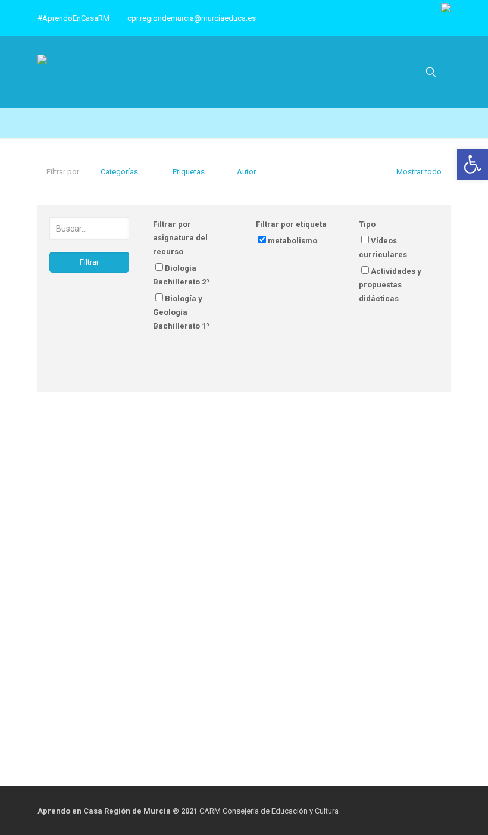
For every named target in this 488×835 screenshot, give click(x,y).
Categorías (119, 171)
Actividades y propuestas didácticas (390, 285)
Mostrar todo (419, 171)
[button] (472, 164)
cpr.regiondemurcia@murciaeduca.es (191, 18)
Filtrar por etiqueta (291, 224)
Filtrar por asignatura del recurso (180, 238)
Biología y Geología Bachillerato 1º (181, 312)
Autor (246, 171)
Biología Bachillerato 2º (181, 275)
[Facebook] (416, 810)
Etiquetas (189, 171)
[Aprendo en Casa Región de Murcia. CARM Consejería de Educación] (117, 72)
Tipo (367, 224)
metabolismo (292, 240)
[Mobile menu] (389, 72)
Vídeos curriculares (383, 247)
